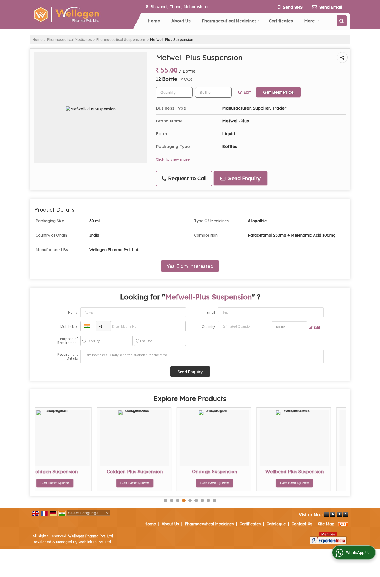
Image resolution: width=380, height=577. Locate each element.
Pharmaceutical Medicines (229, 20)
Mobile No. (69, 326)
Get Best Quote (77, 483)
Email (211, 312)
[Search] (342, 20)
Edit (246, 92)
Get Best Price (278, 92)
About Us (181, 20)
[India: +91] (88, 326)
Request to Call (186, 178)
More (309, 20)
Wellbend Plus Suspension (237, 471)
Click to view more (173, 159)
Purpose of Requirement (67, 341)
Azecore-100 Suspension (317, 471)
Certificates (281, 20)
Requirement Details (67, 356)
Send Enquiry (244, 178)
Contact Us (302, 523)
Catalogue (276, 523)
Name (73, 312)
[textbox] (213, 92)
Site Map (326, 523)
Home (154, 20)
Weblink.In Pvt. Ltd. (95, 541)
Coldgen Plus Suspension (77, 471)
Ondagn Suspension (157, 471)
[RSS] (343, 523)
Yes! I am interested (190, 266)
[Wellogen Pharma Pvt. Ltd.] (66, 15)
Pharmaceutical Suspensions (121, 39)
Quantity (208, 326)
